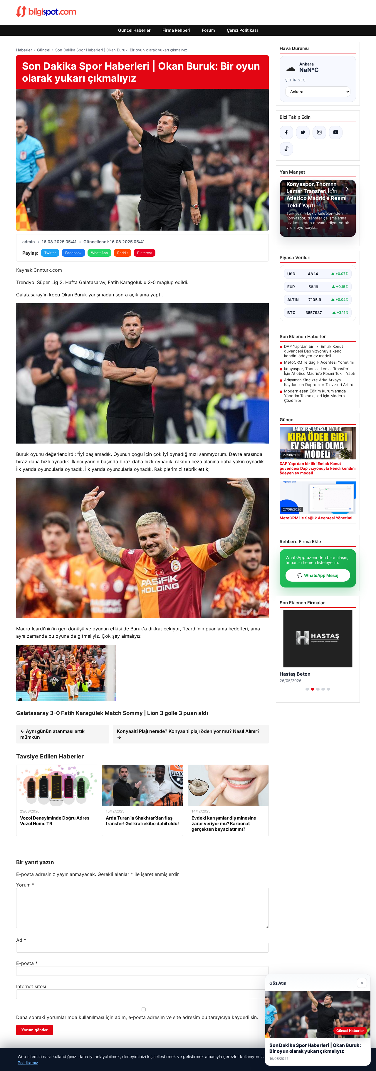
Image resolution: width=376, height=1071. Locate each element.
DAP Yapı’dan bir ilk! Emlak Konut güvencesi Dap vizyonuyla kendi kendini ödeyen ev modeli (313, 351)
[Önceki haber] (334, 189)
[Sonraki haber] (346, 189)
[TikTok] (286, 149)
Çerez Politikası (242, 30)
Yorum (25, 885)
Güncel (43, 50)
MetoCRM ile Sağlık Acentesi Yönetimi (319, 362)
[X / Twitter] (303, 132)
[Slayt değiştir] (307, 689)
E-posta (27, 963)
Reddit (122, 253)
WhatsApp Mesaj (317, 575)
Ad (21, 940)
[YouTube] (336, 132)
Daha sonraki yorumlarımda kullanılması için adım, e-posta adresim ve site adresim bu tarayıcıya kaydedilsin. (137, 1017)
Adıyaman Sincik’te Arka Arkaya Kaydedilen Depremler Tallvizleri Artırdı (319, 382)
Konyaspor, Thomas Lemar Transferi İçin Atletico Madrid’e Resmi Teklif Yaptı (319, 371)
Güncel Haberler (134, 30)
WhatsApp (99, 253)
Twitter (50, 253)
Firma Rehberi (176, 30)
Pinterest (144, 253)
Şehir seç (295, 80)
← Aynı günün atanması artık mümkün (52, 734)
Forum (208, 30)
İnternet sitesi (31, 986)
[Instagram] (319, 132)
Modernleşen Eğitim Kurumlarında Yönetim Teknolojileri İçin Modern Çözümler (315, 396)
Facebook (73, 253)
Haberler (24, 50)
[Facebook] (286, 132)
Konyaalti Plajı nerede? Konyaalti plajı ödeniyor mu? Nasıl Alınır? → (188, 734)
